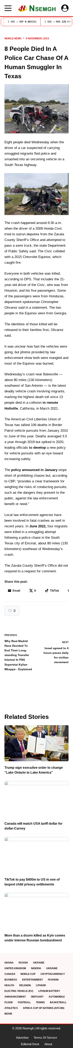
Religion (25, 985)
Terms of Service (45, 1037)
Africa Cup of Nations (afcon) (43, 1008)
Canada (9, 974)
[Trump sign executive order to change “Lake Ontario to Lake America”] (36, 743)
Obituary (37, 996)
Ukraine (38, 962)
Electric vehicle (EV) (18, 991)
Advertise (22, 1037)
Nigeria (36, 968)
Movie (8, 1013)
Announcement (15, 996)
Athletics (11, 1008)
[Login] (65, 8)
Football (24, 1002)
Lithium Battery (49, 991)
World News (12, 38)
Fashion (53, 979)
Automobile (57, 996)
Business (10, 979)
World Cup (27, 974)
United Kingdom (15, 968)
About (48, 1044)
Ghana (9, 962)
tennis (40, 1002)
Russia (23, 962)
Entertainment (32, 979)
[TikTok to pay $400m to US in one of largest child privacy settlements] (36, 855)
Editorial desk (30, 1044)
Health (9, 985)
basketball (58, 1002)
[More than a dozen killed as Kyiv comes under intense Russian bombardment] (36, 911)
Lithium (41, 985)
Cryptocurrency (53, 974)
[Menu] (8, 8)
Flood (8, 1002)
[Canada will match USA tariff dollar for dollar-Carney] (36, 799)
